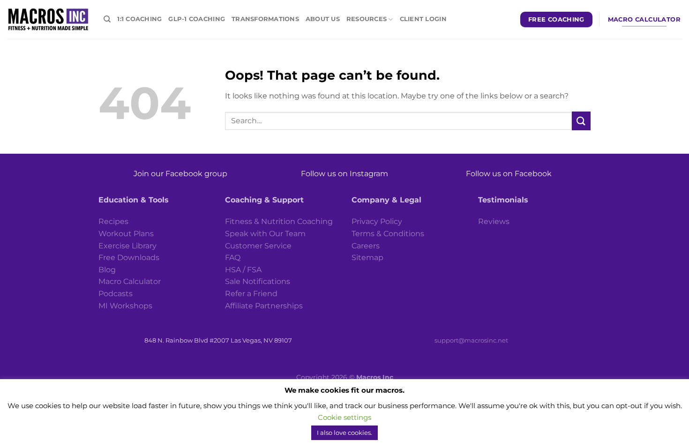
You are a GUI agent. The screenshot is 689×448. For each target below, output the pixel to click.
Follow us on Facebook (509, 173)
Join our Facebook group (180, 173)
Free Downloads (128, 257)
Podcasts (115, 293)
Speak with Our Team (265, 233)
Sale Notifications (257, 281)
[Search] (107, 19)
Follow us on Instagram (344, 173)
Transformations (265, 18)
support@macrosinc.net (471, 340)
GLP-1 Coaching (196, 18)
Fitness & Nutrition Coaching (279, 221)
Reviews (493, 221)
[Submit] (581, 121)
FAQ (232, 257)
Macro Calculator (129, 281)
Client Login (423, 18)
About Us (323, 18)
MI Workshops (125, 305)
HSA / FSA (243, 269)
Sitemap (367, 257)
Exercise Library (127, 245)
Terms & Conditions (388, 233)
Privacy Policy (377, 221)
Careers (366, 245)
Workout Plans (126, 233)
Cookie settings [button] (344, 426)
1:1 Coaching (139, 18)
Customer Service (258, 245)
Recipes (113, 221)
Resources (366, 18)
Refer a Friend (251, 293)
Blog (107, 269)
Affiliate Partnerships (264, 305)
